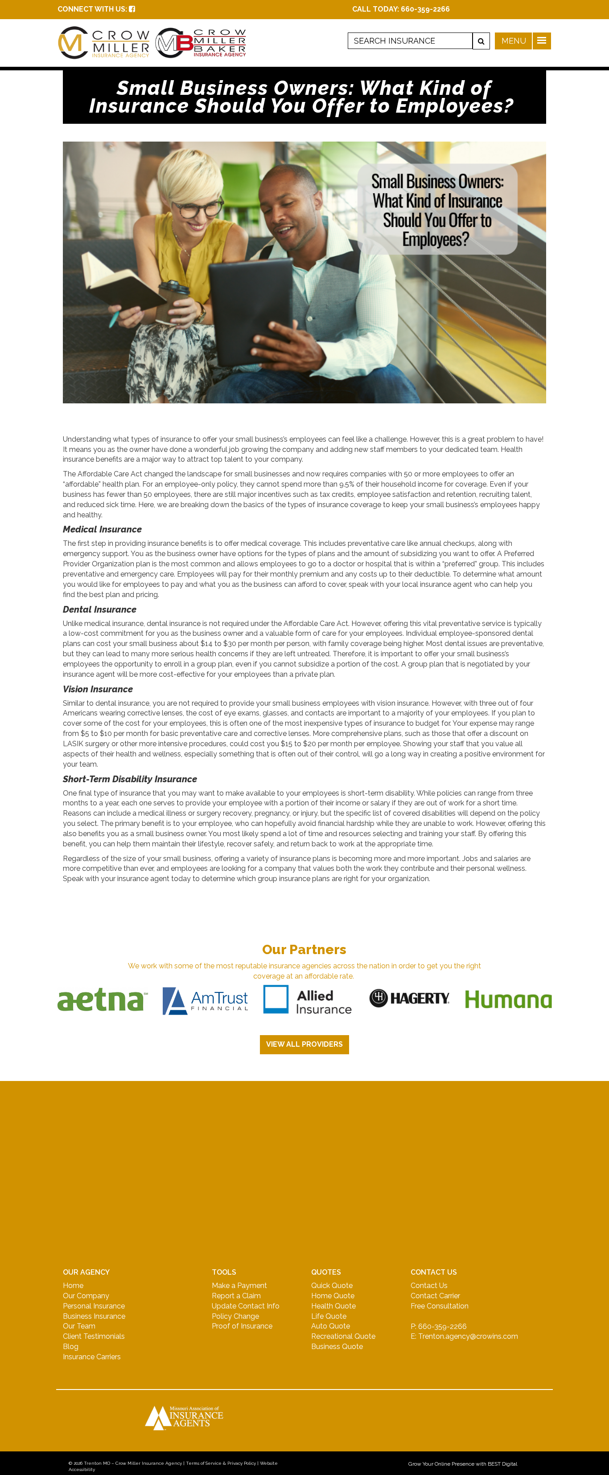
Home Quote (332, 1296)
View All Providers (304, 1044)
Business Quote (337, 1346)
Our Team (79, 1326)
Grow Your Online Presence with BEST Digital (462, 1464)
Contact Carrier (435, 1296)
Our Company (86, 1296)
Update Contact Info (246, 1306)
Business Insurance (94, 1316)
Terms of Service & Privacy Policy (221, 1463)
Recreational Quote (343, 1336)
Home (73, 1285)
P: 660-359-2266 (439, 1326)
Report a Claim (236, 1296)
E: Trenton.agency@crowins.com (464, 1336)
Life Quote (328, 1316)
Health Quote (333, 1306)
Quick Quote (332, 1285)
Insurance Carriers (92, 1357)
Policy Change (235, 1316)
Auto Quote (330, 1326)
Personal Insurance (94, 1306)
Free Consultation (440, 1306)
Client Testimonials (94, 1336)
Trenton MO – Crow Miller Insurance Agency (133, 1463)
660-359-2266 (425, 9)
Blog (70, 1346)
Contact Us (429, 1285)
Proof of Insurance (242, 1326)
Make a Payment (239, 1285)
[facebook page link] (132, 9)
